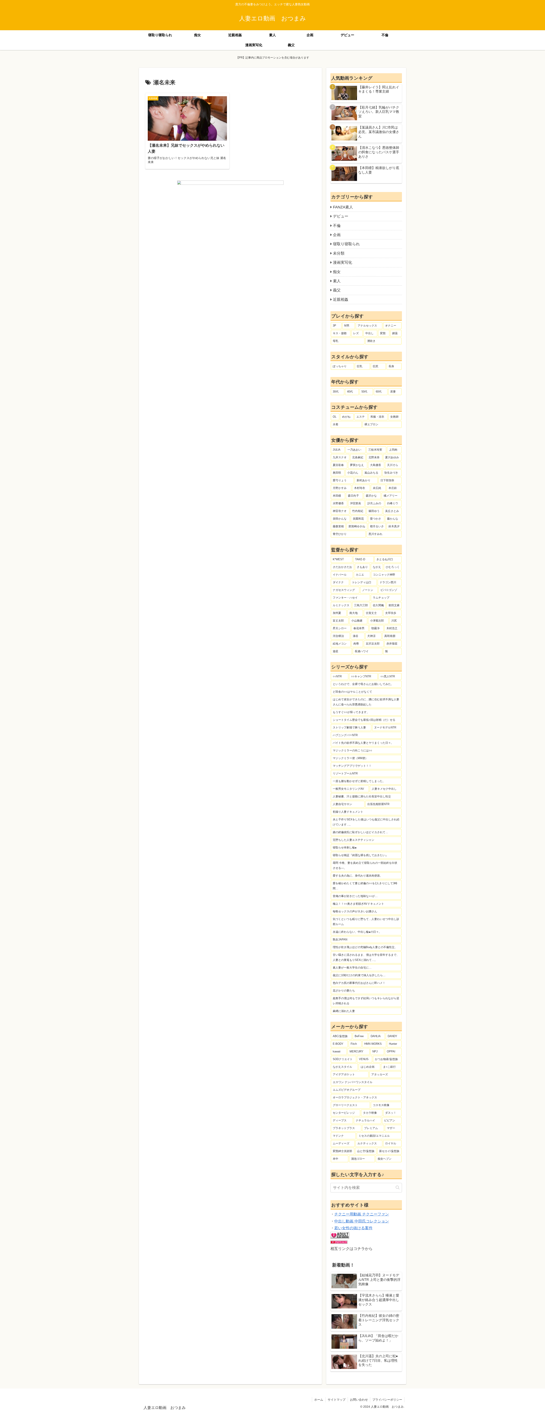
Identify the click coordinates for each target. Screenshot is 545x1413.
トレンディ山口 (361, 582)
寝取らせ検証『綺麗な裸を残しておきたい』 (360, 855)
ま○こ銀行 (389, 1066)
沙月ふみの (374, 503)
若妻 (393, 391)
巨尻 (375, 366)
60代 (379, 391)
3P (334, 325)
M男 (346, 325)
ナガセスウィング (344, 590)
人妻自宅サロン (342, 804)
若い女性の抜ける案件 (353, 1228)
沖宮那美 (355, 503)
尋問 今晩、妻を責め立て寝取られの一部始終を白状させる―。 (365, 865)
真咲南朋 (389, 636)
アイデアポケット (344, 1074)
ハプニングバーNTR (345, 735)
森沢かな (371, 495)
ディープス (340, 1120)
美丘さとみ (392, 511)
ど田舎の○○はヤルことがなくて (352, 691)
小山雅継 (356, 620)
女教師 (394, 416)
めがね (346, 416)
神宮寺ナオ (340, 511)
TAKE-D (360, 559)
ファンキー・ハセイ (345, 597)
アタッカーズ (379, 1074)
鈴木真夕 (394, 526)
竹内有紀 (357, 511)
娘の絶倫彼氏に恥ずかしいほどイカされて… (360, 832)
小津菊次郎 (377, 620)
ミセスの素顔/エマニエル (374, 1135)
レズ (356, 333)
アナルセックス (367, 325)
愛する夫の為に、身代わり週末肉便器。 (358, 875)
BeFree (359, 1036)
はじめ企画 (367, 1066)
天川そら (392, 465)
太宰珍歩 (390, 613)
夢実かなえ (357, 465)
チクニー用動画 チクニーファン (361, 1214)
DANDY (392, 1036)
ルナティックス (367, 1143)
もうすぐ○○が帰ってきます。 (351, 712)
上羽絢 (393, 449)
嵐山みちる (371, 472)
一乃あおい (354, 449)
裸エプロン (371, 424)
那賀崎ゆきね (357, 526)
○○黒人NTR (387, 676)
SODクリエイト (343, 1059)
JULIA (336, 449)
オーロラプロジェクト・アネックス (355, 1097)
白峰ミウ (392, 503)
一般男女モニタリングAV (348, 788)
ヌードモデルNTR (385, 727)
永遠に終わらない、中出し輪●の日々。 (357, 931)
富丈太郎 (338, 620)
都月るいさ (377, 526)
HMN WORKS (373, 1043)
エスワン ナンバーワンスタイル (352, 1082)
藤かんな (392, 518)
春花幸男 (358, 628)
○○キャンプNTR (361, 676)
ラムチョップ (381, 597)
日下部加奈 (387, 480)
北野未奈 (374, 457)
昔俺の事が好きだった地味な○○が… (355, 896)
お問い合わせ (359, 1399)
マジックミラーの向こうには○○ (352, 750)
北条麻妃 (357, 457)
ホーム (318, 1399)
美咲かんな (340, 518)
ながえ (377, 567)
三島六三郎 (361, 605)
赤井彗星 (391, 643)
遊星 (335, 651)
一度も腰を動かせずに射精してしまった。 (359, 781)
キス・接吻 (340, 333)
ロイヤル (390, 1143)
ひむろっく (393, 567)
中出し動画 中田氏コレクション (361, 1221)
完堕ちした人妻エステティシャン (353, 839)
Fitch (354, 1043)
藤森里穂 (338, 526)
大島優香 (375, 465)
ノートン (367, 590)
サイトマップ (337, 1399)
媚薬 (395, 333)
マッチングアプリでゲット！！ (352, 765)
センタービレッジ (344, 1112)
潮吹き (371, 341)
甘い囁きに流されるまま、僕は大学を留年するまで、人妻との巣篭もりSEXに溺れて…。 (366, 957)
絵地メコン (340, 643)
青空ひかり (340, 534)
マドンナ (338, 1135)
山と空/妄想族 (365, 1151)
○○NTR (337, 676)
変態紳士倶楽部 (342, 1151)
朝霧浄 (375, 628)
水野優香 (338, 503)
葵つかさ (375, 518)
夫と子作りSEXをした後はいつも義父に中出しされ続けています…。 (366, 822)
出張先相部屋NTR (378, 804)
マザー (391, 1128)
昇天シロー (340, 628)
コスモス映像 (381, 1105)
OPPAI (391, 1051)
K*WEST (338, 559)
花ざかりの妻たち (344, 990)
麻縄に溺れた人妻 (344, 1011)
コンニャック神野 (384, 574)
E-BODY (338, 1043)
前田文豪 (394, 605)
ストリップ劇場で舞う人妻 (349, 727)
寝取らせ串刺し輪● (345, 847)
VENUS (364, 1059)
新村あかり (363, 480)
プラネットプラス (344, 1128)
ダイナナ (338, 582)
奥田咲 (337, 472)
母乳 (335, 341)
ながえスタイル (342, 1066)
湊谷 (355, 636)
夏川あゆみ (392, 457)
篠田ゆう (374, 511)
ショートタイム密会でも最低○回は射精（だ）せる (364, 719)
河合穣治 (338, 636)
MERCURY (356, 1051)
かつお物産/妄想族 (386, 1059)
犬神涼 (371, 636)
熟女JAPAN (340, 939)
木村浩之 (391, 628)
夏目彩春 (338, 465)
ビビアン (389, 1120)
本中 (335, 1158)
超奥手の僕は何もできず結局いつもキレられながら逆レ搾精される (366, 1001)
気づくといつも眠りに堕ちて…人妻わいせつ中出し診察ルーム (366, 921)
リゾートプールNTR (345, 773)
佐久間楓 (378, 605)
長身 (391, 366)
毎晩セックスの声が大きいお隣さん (355, 911)
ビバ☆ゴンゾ (388, 590)
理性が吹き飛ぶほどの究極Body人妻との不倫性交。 (365, 947)
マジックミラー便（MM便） (350, 758)
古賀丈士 (371, 613)
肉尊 (356, 643)
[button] (397, 1187)
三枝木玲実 (375, 449)
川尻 (394, 620)
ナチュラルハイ (365, 1120)
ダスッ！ (390, 1112)
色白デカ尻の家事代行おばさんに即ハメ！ (359, 983)
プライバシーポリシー (387, 1399)
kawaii (336, 1051)
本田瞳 (337, 495)
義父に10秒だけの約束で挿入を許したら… (359, 975)
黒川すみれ (375, 534)
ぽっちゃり (340, 366)
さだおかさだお (342, 567)
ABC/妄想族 (340, 1036)
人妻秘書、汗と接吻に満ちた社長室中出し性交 (362, 796)
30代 (335, 391)
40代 (350, 391)
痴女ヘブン (385, 1158)
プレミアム (371, 1128)
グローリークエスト (345, 1105)
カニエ (360, 574)
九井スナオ (340, 457)
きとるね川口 (384, 559)
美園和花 (358, 518)
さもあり (362, 567)
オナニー (390, 325)
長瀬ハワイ (362, 651)
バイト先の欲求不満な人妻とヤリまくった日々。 (363, 742)
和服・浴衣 (377, 416)
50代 (364, 391)
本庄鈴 (393, 488)
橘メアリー (390, 495)
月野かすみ (340, 488)
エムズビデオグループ (346, 1089)
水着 (335, 424)
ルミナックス (341, 605)
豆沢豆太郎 (373, 643)
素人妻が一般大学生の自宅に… (352, 967)
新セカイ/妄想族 (389, 1151)
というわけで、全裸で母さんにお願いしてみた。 (363, 684)
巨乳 (359, 366)
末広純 (377, 488)
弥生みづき (391, 472)
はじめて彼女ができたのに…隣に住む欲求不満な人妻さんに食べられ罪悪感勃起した (366, 702)
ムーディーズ (341, 1143)
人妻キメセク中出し (384, 788)
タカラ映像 (370, 1112)
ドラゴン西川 (388, 582)
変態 (383, 333)
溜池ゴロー (358, 1158)
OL (334, 416)
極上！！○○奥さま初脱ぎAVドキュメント (358, 903)
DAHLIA (376, 1036)
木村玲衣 (359, 488)
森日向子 (353, 495)
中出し (369, 333)
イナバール (340, 574)
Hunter (393, 1043)
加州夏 (337, 613)
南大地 (353, 613)
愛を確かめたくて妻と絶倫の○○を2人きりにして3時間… (365, 886)
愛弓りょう (340, 480)
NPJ (375, 1051)
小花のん (352, 472)
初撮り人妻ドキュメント (348, 811)
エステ (360, 416)
